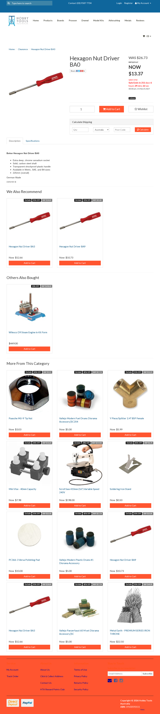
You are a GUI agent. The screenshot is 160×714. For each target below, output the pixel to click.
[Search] (9, 3)
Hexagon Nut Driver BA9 (72, 246)
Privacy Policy (80, 676)
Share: (73, 71)
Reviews (140, 20)
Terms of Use (80, 669)
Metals (128, 20)
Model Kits (98, 20)
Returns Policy (81, 682)
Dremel (85, 20)
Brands (60, 20)
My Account (12, 669)
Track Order (12, 676)
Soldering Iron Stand (120, 489)
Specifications (33, 140)
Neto (142, 710)
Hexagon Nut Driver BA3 (22, 246)
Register (128, 3)
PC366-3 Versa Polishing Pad (24, 559)
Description (14, 140)
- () (147, 36)
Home (36, 20)
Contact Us (46, 682)
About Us (45, 669)
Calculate (144, 129)
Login (119, 3)
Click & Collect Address (51, 676)
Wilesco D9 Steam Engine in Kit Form (28, 332)
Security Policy (81, 689)
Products (47, 20)
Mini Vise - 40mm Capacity (22, 489)
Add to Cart (113, 109)
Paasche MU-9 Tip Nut (20, 418)
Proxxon (73, 20)
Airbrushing (114, 20)
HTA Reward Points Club (52, 689)
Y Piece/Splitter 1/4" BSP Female (127, 418)
